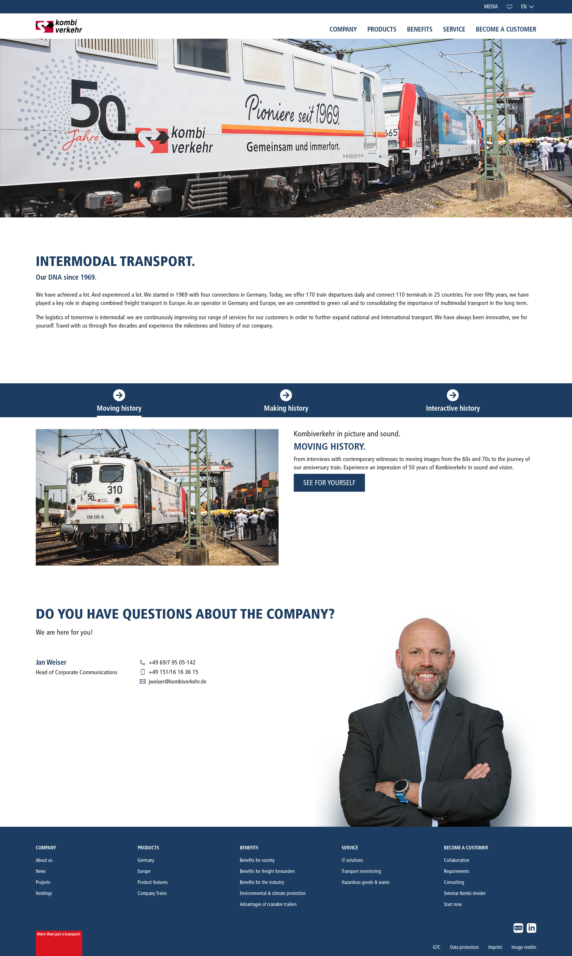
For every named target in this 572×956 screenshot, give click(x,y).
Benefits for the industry (262, 882)
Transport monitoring (361, 871)
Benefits (249, 848)
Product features (153, 882)
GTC (437, 947)
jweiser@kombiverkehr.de (177, 681)
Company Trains (152, 893)
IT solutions (352, 860)
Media (491, 6)
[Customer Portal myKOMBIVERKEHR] (509, 6)
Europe (144, 871)
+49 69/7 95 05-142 (172, 662)
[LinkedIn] (531, 928)
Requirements (456, 871)
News (41, 871)
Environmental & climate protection (273, 893)
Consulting (454, 882)
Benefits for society (257, 860)
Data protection (464, 947)
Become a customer (466, 848)
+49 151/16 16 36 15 (173, 671)
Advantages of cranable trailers (268, 904)
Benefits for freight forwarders (267, 871)
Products (148, 848)
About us (44, 860)
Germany (146, 860)
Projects (43, 882)
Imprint (495, 947)
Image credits (524, 947)
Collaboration (456, 860)
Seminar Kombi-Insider (465, 893)
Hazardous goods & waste (365, 882)
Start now (453, 904)
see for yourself (329, 482)
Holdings (44, 893)
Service (350, 848)
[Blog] (518, 928)
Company (46, 848)
